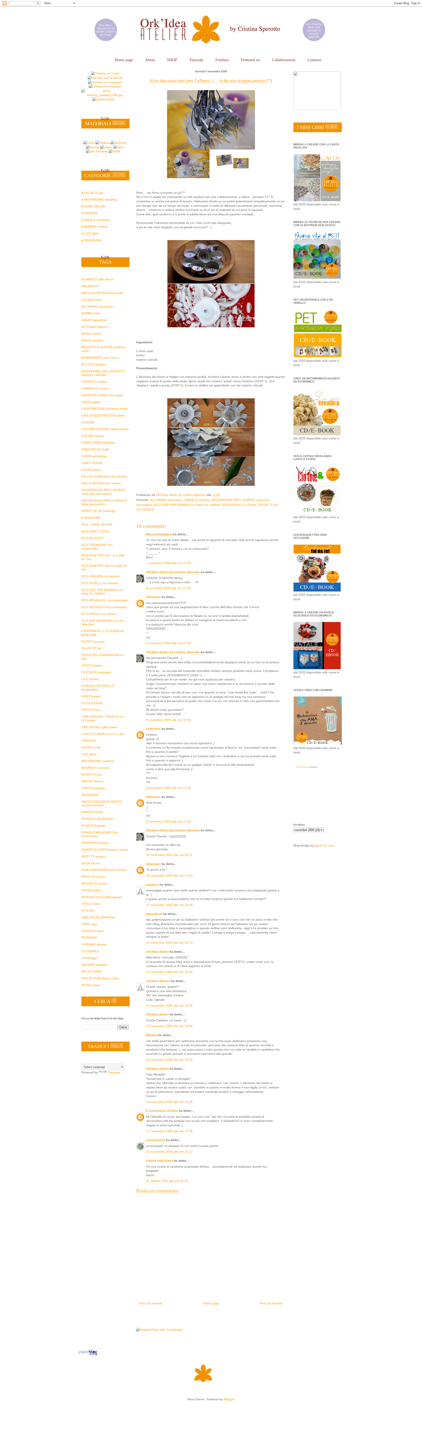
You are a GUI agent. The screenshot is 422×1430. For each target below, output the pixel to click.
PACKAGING (90, 795)
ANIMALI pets (90, 313)
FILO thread (89, 679)
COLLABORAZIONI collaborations (105, 429)
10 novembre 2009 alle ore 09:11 (169, 855)
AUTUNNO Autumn (94, 327)
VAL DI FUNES (91, 971)
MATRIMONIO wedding (97, 761)
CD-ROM (87, 422)
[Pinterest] (105, 86)
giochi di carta (324, 845)
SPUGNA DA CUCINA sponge (101, 897)
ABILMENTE (90, 286)
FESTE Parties (91, 665)
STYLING (88, 910)
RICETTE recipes (93, 856)
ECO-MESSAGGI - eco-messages (105, 600)
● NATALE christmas (95, 220)
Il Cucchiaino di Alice (162, 1110)
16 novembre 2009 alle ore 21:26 (169, 1102)
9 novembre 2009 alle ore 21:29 (168, 821)
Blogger (229, 1399)
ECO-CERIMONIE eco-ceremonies (97, 546)
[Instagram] (105, 82)
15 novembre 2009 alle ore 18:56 (169, 1026)
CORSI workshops (94, 456)
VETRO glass (90, 985)
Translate (113, 1072)
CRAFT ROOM (91, 463)
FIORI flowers (90, 696)
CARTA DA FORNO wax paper (102, 395)
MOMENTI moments (95, 768)
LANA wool (88, 740)
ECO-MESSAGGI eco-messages (104, 607)
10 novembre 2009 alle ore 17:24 (169, 875)
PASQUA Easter (92, 812)
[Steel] (92, 147)
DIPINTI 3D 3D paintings (98, 511)
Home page (124, 60)
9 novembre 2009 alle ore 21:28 (168, 788)
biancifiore (154, 914)
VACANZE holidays (94, 965)
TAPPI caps (89, 924)
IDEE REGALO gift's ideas (99, 727)
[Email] (105, 73)
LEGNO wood (90, 747)
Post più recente (151, 1303)
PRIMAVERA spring (94, 843)
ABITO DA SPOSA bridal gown (102, 293)
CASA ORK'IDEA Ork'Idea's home (104, 408)
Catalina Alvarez (158, 981)
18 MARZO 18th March (97, 279)
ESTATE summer (93, 641)
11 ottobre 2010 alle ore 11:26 (167, 1181)
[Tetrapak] (97, 151)
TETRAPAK (89, 937)
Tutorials (196, 60)
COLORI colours (92, 436)
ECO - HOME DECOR (96, 524)
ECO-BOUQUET (92, 538)
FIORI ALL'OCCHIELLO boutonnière (97, 687)
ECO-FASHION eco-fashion (100, 576)
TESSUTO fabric (92, 931)
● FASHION (89, 213)
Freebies (222, 60)
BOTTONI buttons (93, 364)
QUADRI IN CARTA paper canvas (104, 849)
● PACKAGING (91, 240)
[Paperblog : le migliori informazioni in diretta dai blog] (88, 1355)
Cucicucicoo (155, 1140)
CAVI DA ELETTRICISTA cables (103, 415)
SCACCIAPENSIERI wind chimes (104, 870)
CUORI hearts (91, 470)
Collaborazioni (283, 60)
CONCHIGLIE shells (95, 449)
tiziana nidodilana (159, 1160)
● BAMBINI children (94, 226)
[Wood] (106, 147)
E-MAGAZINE (90, 517)
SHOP (172, 60)
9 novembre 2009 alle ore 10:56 (168, 720)
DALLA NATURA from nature (101, 483)
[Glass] (118, 147)
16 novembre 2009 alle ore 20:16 (169, 1059)
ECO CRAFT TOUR (95, 531)
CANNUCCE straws (94, 388)
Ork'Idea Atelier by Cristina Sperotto (173, 572)
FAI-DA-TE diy (268, 505)
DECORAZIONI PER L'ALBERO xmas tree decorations (103, 492)
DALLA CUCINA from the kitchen (103, 476)
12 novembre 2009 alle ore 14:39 (169, 905)
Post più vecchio (271, 1303)
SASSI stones (90, 863)
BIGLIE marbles (92, 340)
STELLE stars (90, 903)
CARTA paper (90, 402)
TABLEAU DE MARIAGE (98, 917)
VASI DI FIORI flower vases (100, 978)
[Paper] (89, 142)
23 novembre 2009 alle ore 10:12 (169, 1151)
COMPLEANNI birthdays (98, 442)
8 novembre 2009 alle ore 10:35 (168, 588)
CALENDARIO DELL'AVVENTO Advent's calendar (103, 373)
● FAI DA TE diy (92, 193)
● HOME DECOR (93, 206)
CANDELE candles (196, 500)
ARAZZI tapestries (94, 320)
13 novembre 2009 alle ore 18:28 (169, 1005)
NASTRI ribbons (92, 781)
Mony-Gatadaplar (159, 534)
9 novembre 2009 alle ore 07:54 (168, 643)
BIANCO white (91, 333)
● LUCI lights (90, 233)
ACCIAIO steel (91, 300)
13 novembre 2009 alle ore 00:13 (169, 942)
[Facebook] (105, 78)
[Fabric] (114, 151)
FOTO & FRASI (92, 703)
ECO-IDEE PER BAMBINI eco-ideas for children (187, 505)
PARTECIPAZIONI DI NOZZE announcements (101, 803)
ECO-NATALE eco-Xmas (239, 505)
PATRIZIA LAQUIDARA (97, 819)
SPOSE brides (91, 890)
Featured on (250, 60)
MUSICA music (91, 774)
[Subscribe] (103, 99)
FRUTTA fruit (90, 709)
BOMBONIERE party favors (100, 357)
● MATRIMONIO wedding (98, 199)
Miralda (151, 1035)
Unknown (153, 597)
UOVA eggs (89, 958)
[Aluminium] (119, 142)
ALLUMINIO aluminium (166, 500)
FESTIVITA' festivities (96, 672)
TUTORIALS (145, 509)
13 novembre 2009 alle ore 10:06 (169, 972)
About (150, 60)
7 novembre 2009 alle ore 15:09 (168, 563)
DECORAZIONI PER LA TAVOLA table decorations (103, 502)
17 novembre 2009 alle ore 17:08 (169, 1131)
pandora (152, 884)
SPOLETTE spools (94, 883)
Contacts (314, 60)
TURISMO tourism (94, 944)
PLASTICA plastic (93, 825)
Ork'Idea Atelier (157, 951)
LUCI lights (88, 754)
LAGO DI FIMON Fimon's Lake (102, 734)
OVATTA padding (93, 788)
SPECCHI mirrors (93, 876)
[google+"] (105, 95)
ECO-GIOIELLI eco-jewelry (100, 583)
